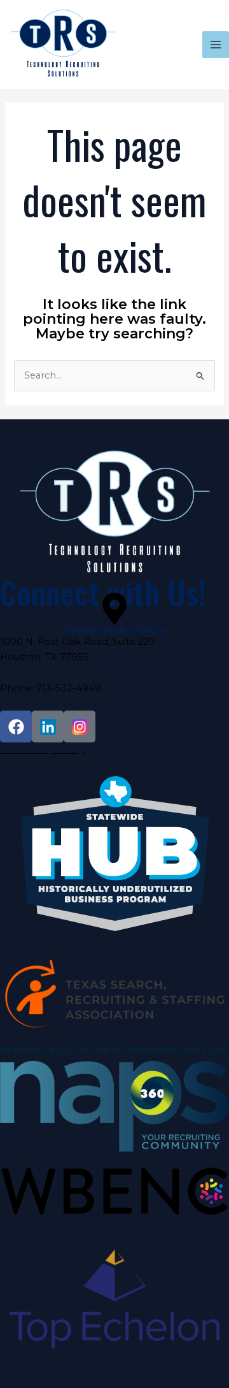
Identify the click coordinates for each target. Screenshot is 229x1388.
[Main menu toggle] (215, 44)
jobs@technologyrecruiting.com (76, 703)
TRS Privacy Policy (42, 749)
